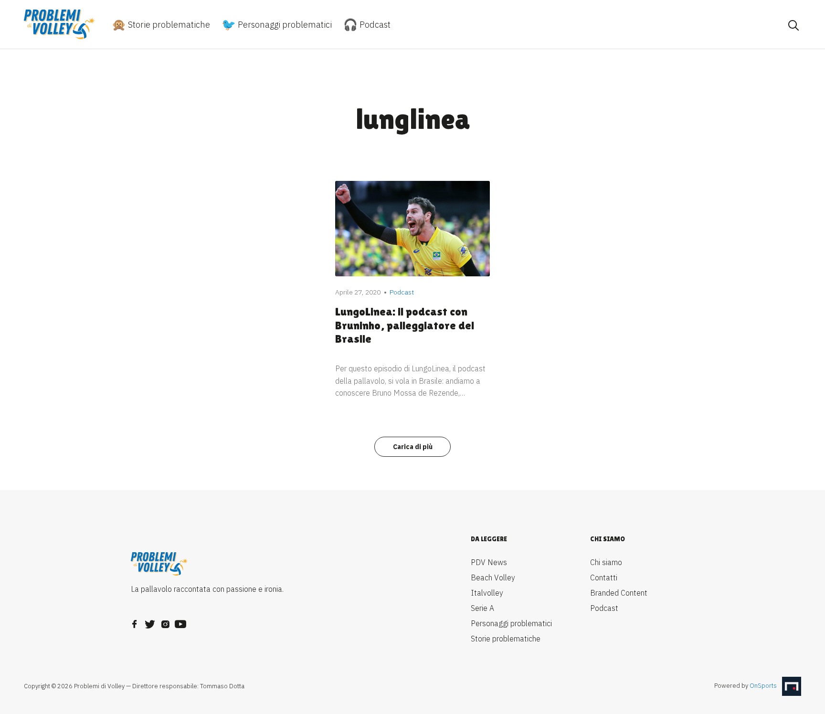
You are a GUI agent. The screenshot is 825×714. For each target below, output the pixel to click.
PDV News (489, 562)
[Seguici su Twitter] (150, 621)
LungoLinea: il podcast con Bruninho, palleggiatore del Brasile (404, 325)
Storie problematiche (168, 24)
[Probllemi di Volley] (59, 24)
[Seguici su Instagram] (165, 621)
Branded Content (618, 593)
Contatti (603, 577)
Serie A (482, 608)
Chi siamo (606, 562)
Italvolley (487, 593)
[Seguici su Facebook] (134, 621)
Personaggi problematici (284, 24)
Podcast (374, 24)
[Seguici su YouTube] (180, 621)
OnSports (763, 686)
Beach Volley (493, 577)
